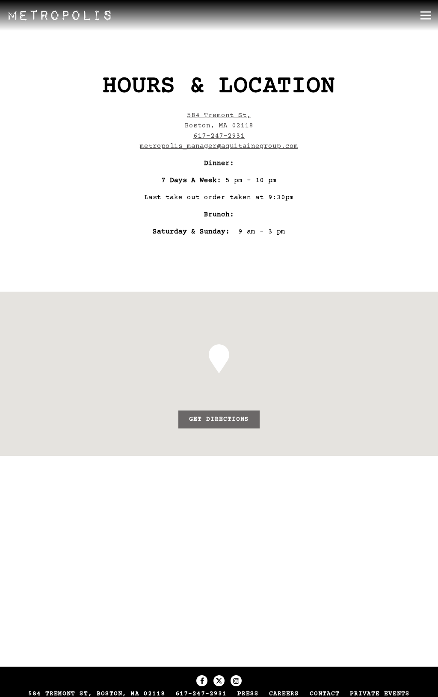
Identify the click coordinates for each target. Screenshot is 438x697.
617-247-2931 (219, 136)
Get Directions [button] (219, 419)
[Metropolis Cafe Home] (59, 15)
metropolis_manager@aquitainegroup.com (219, 146)
